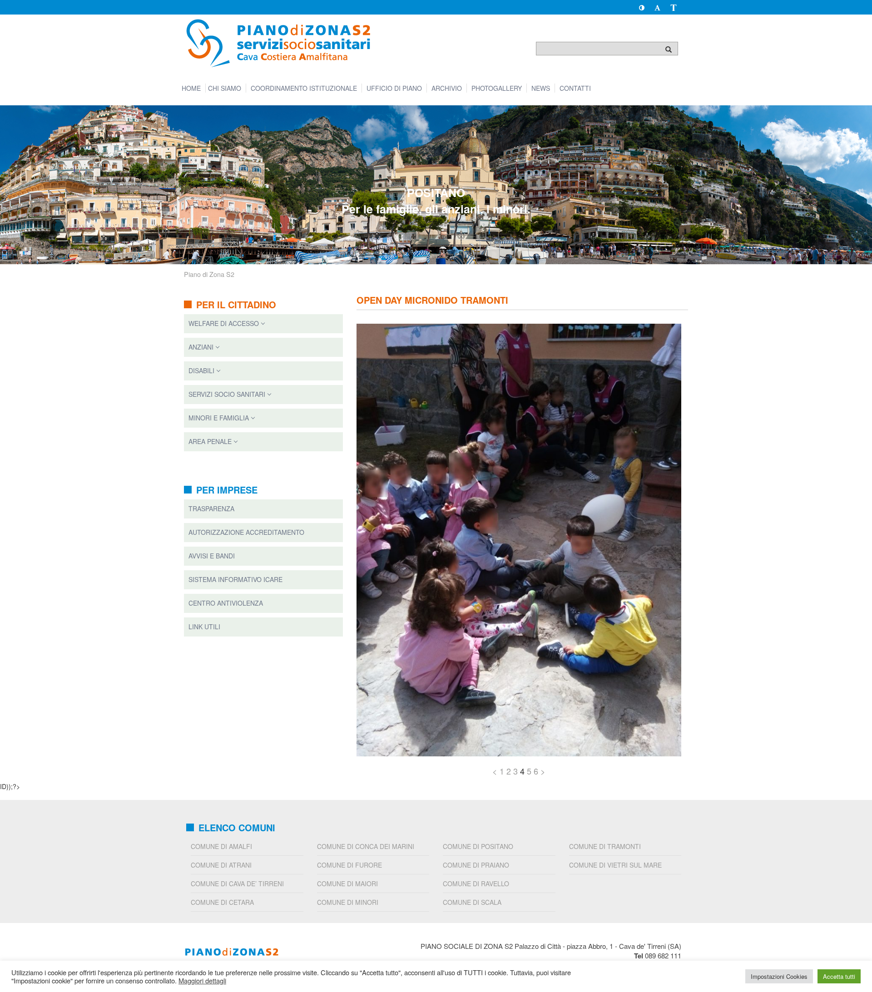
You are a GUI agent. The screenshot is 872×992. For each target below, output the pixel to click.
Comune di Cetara (222, 902)
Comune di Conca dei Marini (365, 846)
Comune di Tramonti (605, 846)
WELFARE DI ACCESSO (223, 323)
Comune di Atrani (221, 864)
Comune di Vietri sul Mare (615, 864)
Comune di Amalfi (221, 846)
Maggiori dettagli (202, 981)
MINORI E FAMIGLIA (218, 417)
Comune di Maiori (347, 883)
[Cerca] (668, 49)
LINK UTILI (204, 626)
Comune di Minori (347, 902)
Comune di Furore (349, 864)
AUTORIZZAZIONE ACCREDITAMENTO (246, 532)
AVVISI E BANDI (211, 555)
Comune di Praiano (476, 864)
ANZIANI (200, 346)
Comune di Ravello (476, 883)
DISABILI (201, 370)
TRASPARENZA (211, 508)
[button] (641, 7)
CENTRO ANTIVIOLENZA (225, 602)
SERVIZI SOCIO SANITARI (226, 394)
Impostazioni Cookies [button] (779, 976)
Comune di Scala (472, 902)
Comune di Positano (478, 846)
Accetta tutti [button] (839, 976)
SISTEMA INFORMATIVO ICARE (235, 579)
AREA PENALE (210, 441)
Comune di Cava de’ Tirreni (237, 883)
